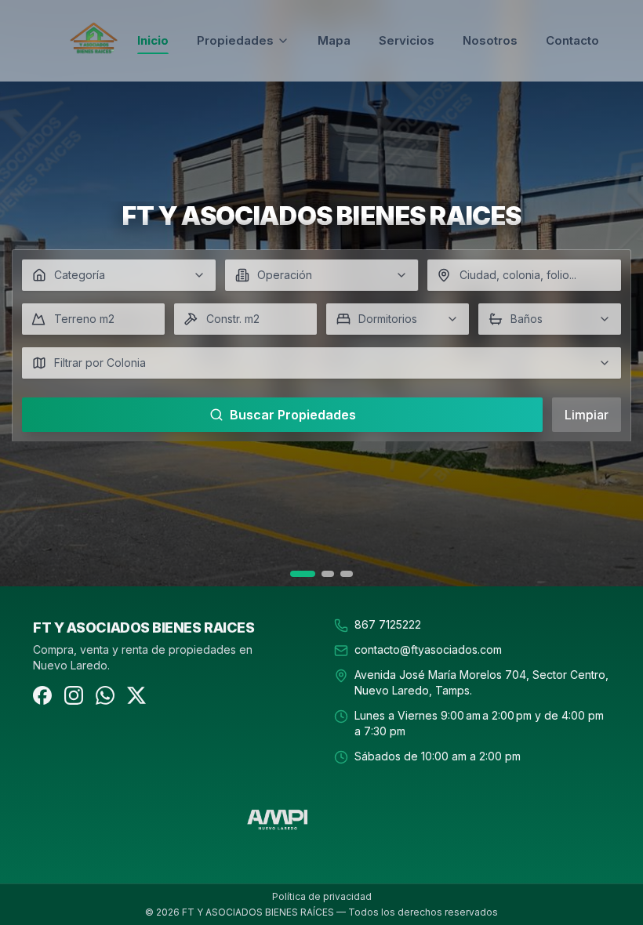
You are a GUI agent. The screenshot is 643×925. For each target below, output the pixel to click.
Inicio (153, 40)
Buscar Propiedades (293, 415)
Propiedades (235, 40)
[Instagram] (73, 695)
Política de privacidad (322, 896)
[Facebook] (42, 695)
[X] (136, 695)
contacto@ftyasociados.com (428, 649)
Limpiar (586, 415)
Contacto (572, 40)
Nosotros (490, 40)
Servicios (406, 40)
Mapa (334, 40)
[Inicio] (93, 40)
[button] (119, 275)
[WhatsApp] (105, 695)
